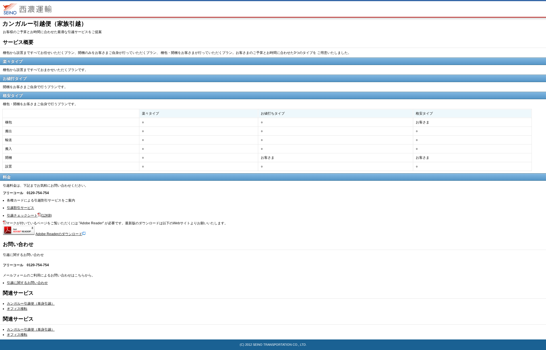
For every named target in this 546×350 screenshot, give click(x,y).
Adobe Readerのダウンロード (59, 234)
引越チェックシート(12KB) (29, 215)
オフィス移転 (17, 309)
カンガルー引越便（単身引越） (31, 304)
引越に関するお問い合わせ (27, 283)
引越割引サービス (20, 208)
